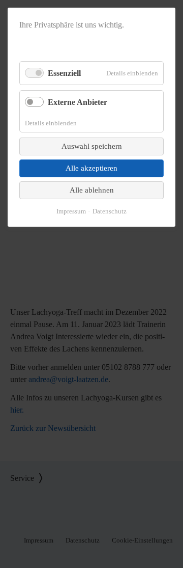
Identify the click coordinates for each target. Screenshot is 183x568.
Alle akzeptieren (91, 168)
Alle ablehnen (92, 190)
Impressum (71, 211)
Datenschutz (110, 211)
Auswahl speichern (92, 146)
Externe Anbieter (77, 102)
